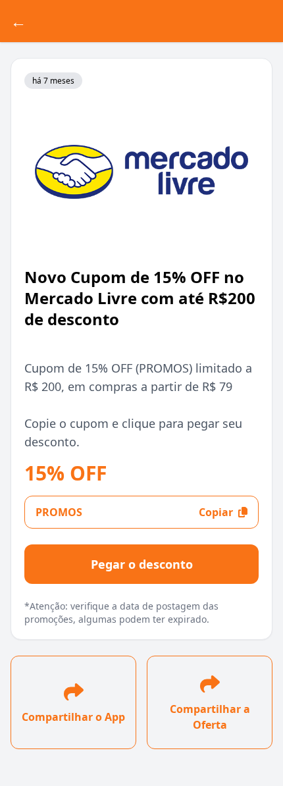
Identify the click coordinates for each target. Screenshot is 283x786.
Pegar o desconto (142, 564)
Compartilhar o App (73, 717)
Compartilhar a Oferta (210, 717)
